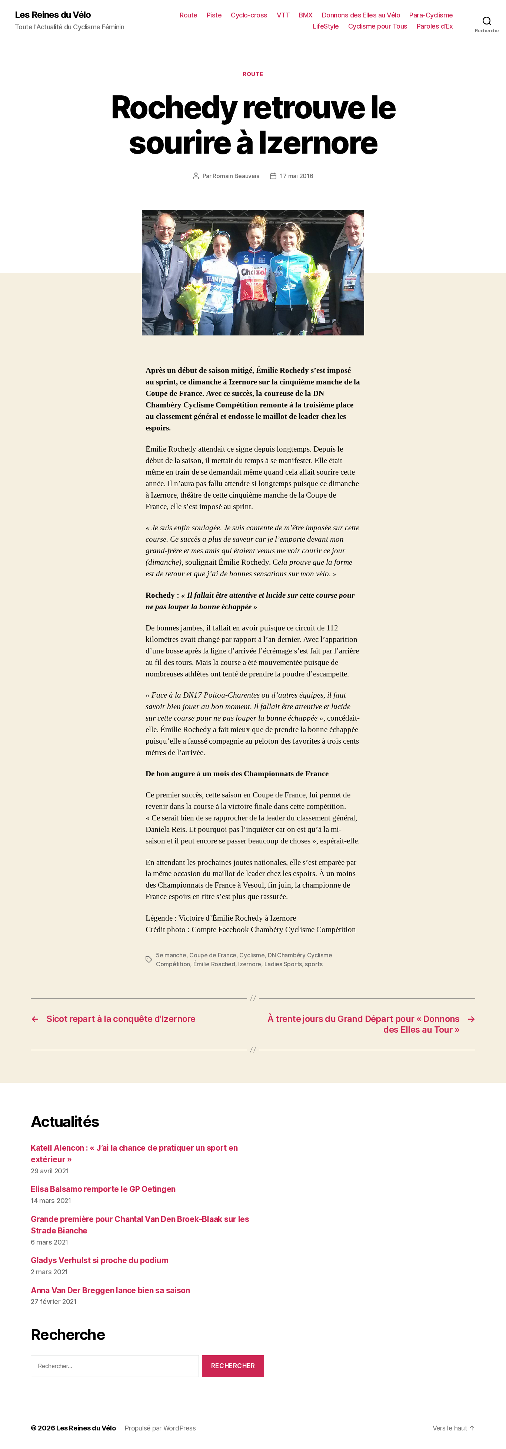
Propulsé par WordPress (160, 1428)
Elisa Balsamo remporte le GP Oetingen (103, 1189)
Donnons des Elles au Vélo (361, 15)
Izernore (249, 964)
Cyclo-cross (249, 15)
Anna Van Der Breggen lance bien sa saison (110, 1290)
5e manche (171, 955)
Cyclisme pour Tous (377, 26)
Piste (214, 15)
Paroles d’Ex (435, 26)
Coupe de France (212, 955)
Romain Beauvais (236, 176)
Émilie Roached (214, 964)
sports (313, 964)
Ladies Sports (283, 964)
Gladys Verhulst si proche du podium (100, 1260)
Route (188, 15)
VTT (283, 15)
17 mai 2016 (296, 176)
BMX (306, 15)
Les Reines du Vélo (53, 14)
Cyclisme (251, 955)
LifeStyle (326, 26)
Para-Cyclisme (431, 15)
